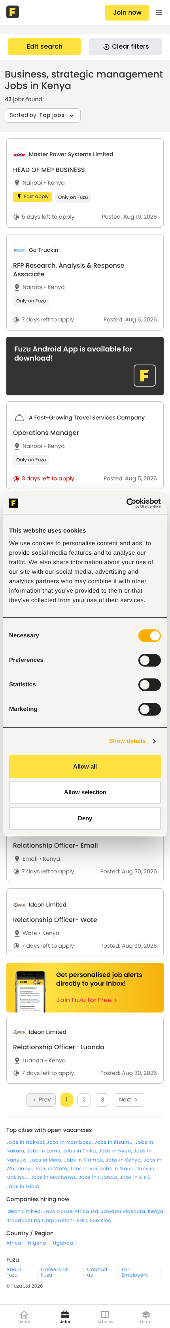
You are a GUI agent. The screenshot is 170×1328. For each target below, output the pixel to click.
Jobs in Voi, (85, 1169)
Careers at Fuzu (54, 1272)
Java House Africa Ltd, (72, 1211)
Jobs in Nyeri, (116, 1151)
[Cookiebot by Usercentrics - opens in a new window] (126, 503)
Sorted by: (37, 115)
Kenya (54, 183)
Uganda (63, 1243)
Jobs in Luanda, (99, 1177)
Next (125, 1099)
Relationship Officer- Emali (55, 845)
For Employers (135, 1272)
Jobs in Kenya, (125, 1160)
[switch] (149, 660)
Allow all (85, 766)
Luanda (33, 1060)
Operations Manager (46, 432)
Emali (30, 859)
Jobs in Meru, (46, 1160)
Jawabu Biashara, (124, 1211)
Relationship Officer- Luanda (58, 1047)
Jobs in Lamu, (45, 1151)
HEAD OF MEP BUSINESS (49, 169)
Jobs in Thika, (81, 1151)
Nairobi (32, 183)
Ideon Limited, (24, 1211)
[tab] (85, 183)
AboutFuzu (13, 1272)
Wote (30, 933)
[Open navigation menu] (159, 12)
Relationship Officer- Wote (55, 919)
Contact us (97, 1272)
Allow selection (85, 792)
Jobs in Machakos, (54, 1177)
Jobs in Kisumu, (114, 1142)
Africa (13, 1243)
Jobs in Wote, (52, 1169)
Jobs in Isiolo (22, 1186)
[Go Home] (13, 13)
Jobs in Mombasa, (70, 1142)
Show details (127, 741)
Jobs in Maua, (118, 1169)
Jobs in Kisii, (135, 1177)
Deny (85, 818)
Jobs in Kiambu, (85, 1160)
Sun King (101, 1220)
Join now (127, 12)
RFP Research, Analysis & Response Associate (68, 270)
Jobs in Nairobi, (26, 1142)
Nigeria (37, 1243)
